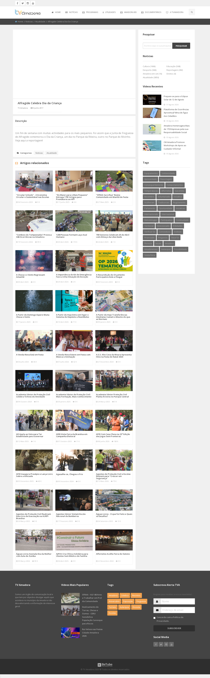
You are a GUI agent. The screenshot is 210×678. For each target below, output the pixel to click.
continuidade (182, 220)
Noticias (29, 21)
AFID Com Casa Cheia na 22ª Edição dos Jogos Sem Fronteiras (113, 435)
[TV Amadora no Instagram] (28, 3)
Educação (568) (173, 66)
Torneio (112, 607)
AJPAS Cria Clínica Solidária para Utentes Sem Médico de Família (72, 554)
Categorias (26, 153)
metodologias (150, 220)
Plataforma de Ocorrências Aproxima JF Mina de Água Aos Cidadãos (176, 112)
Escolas (112, 613)
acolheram (149, 202)
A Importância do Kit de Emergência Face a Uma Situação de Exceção (73, 275)
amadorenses (151, 249)
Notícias (73, 12)
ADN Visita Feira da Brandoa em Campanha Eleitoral (71, 435)
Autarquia (124, 607)
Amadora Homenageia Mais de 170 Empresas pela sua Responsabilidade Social (177, 129)
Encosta (136, 607)
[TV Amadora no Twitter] (22, 3)
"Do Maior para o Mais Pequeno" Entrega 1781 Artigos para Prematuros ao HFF (72, 197)
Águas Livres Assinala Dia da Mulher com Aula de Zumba (34, 554)
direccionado (163, 225)
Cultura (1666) (149, 66)
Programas (92, 12)
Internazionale (151, 214)
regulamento (179, 202)
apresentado (150, 179)
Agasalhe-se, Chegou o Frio (69, 474)
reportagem (166, 179)
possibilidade (180, 249)
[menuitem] (56, 12)
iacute (158, 243)
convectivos (164, 231)
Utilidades (110, 12)
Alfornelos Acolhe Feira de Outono (113, 553)
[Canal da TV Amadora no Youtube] (33, 3)
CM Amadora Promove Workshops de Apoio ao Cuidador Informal (175, 145)
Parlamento (149, 208)
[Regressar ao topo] (200, 659)
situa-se (175, 237)
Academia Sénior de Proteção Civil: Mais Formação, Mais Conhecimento (73, 395)
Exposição (128, 601)
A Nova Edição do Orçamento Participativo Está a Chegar (110, 275)
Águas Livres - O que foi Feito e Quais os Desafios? (114, 515)
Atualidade (40, 21)
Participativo (166, 220)
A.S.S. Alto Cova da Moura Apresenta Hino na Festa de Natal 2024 (114, 355)
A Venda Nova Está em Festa (30, 354)
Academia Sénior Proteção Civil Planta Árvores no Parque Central (112, 395)
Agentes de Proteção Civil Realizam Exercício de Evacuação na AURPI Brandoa (33, 516)
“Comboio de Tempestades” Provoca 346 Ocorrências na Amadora (34, 235)
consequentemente (153, 185)
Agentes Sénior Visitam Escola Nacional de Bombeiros (70, 515)
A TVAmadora (176, 12)
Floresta (148, 243)
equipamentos (151, 173)
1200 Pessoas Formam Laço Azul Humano (71, 235)
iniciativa (178, 196)
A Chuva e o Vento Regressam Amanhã (30, 275)
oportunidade (165, 208)
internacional (168, 214)
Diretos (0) (171, 73)
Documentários (153, 12)
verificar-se (149, 231)
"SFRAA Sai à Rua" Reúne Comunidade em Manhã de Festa (112, 196)
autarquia (165, 249)
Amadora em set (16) (152, 73)
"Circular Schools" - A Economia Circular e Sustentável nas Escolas (32, 196)
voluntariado (164, 196)
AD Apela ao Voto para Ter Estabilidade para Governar (29, 435)
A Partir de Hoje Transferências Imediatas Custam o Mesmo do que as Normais (113, 316)
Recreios (136, 595)
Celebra (125, 595)
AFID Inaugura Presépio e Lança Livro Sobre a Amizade (34, 475)
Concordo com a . (170, 619)
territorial (148, 225)
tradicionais (163, 202)
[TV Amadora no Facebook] (17, 3)
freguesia (162, 237)
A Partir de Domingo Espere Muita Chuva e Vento (32, 315)
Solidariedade (168, 173)
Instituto (178, 231)
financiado (149, 237)
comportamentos (175, 185)
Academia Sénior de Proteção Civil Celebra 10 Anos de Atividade (33, 395)
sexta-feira (149, 255)
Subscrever (174, 628)
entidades (177, 225)
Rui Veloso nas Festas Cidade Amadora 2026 (92, 632)
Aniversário (114, 601)
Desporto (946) (149, 70)
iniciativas (180, 208)
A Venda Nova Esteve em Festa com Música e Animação (73, 355)
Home (58, 12)
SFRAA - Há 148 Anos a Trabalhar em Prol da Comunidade (92, 598)
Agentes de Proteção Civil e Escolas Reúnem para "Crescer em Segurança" (113, 476)
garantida (179, 190)
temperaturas (151, 190)
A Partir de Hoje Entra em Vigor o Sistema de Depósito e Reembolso (72, 315)
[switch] (154, 618)
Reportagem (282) (174, 70)
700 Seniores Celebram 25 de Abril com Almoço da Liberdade (112, 235)
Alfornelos (166, 190)
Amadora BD (130, 12)
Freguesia (141, 601)
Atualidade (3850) (151, 77)
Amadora (169, 243)
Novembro (149, 196)
